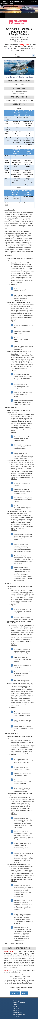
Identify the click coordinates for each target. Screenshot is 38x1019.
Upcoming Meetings (19, 1002)
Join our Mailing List (19, 1014)
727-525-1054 (34, 1)
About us (15, 1004)
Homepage (16, 1001)
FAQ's (15, 1006)
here (9, 48)
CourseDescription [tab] (17, 55)
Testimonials (16, 1008)
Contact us (16, 1016)
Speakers (16, 1010)
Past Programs (17, 1012)
